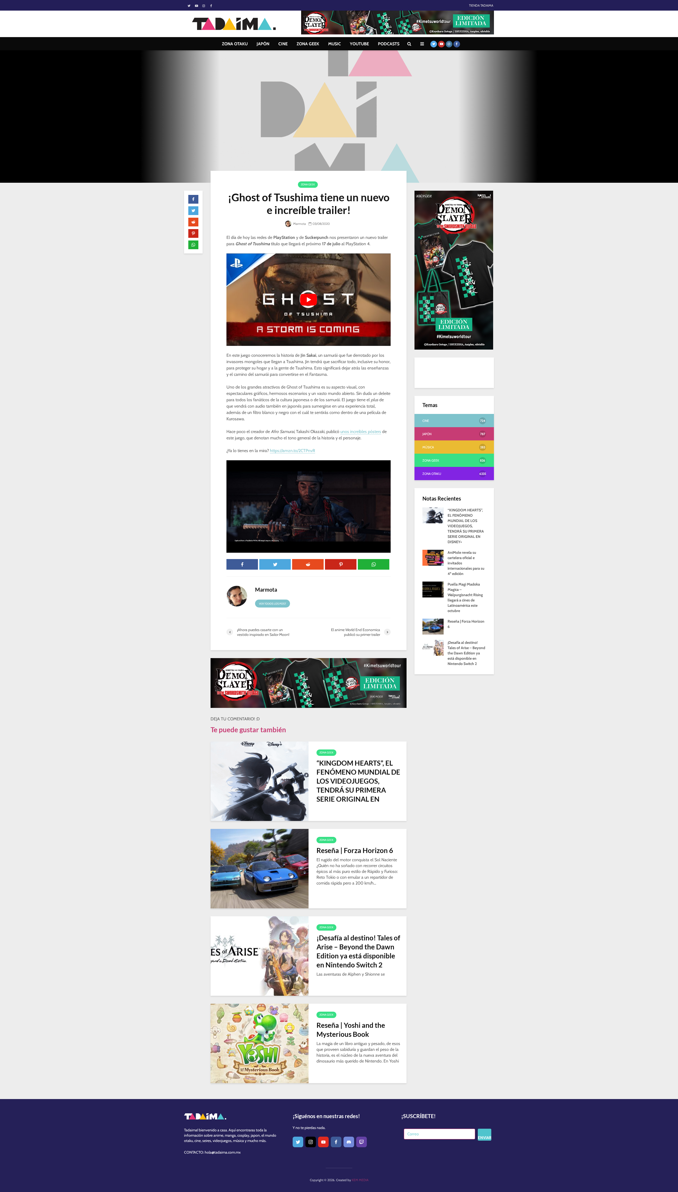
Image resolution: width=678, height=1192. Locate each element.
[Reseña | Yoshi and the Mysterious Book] (260, 1043)
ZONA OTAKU (235, 43)
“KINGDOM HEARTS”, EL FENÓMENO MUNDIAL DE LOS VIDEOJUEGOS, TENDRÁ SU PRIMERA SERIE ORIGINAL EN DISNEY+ (358, 785)
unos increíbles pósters (360, 431)
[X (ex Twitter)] (298, 1142)
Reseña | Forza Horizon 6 (354, 850)
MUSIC (334, 43)
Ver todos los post (272, 603)
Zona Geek (308, 184)
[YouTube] (323, 1142)
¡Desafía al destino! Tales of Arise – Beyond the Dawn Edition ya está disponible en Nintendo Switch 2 (358, 951)
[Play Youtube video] (308, 299)
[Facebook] (336, 1142)
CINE (283, 43)
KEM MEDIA (360, 1180)
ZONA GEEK (308, 43)
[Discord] (349, 1142)
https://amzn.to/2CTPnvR (292, 450)
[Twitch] (361, 1142)
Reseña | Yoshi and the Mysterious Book (350, 1029)
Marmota (299, 224)
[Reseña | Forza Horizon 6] (260, 868)
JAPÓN (263, 43)
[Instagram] (310, 1142)
